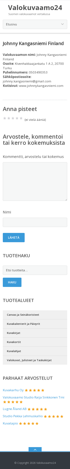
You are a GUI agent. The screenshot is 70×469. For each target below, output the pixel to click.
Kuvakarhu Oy (13, 390)
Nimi (7, 212)
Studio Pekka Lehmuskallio (23, 416)
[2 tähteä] (9, 118)
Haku (12, 282)
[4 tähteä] (17, 118)
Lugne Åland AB (15, 409)
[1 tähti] (5, 118)
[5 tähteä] (21, 118)
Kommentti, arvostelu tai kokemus (33, 156)
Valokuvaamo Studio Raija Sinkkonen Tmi (33, 397)
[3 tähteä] (13, 118)
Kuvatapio (10, 423)
